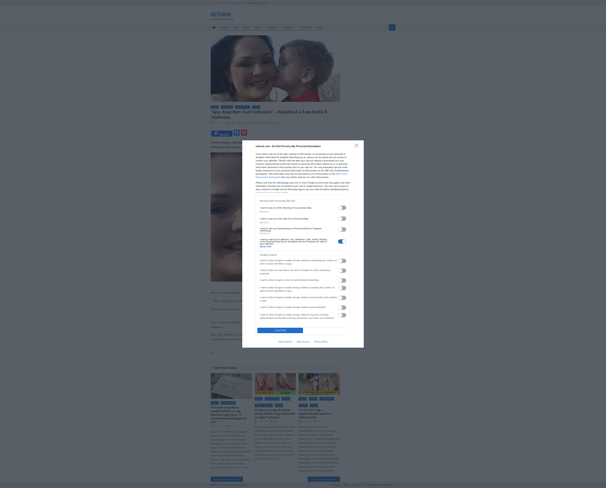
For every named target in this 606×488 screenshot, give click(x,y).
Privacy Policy (321, 341)
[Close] (358, 147)
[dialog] (303, 244)
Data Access (303, 341)
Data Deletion (285, 341)
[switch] (342, 208)
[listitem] (303, 200)
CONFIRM (280, 330)
